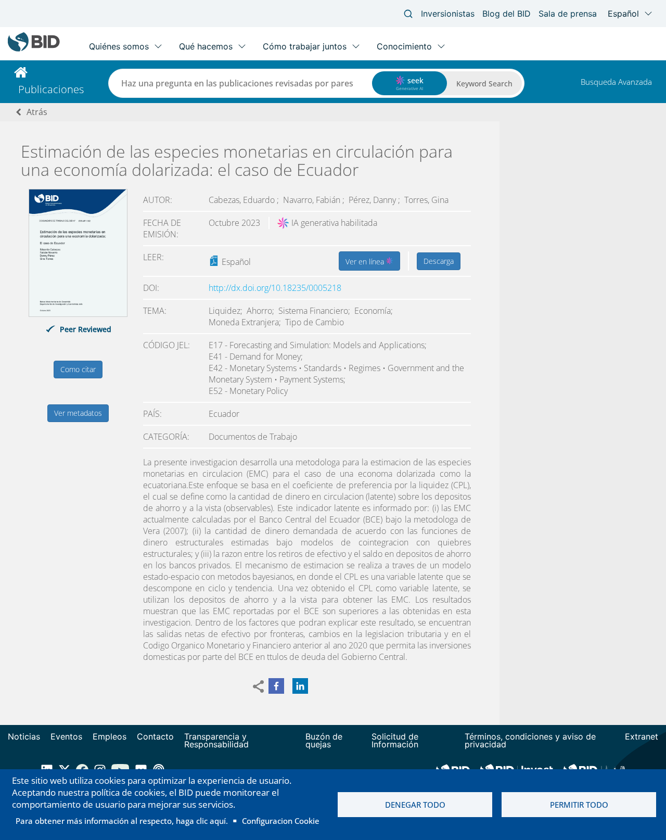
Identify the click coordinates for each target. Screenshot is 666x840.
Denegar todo (415, 804)
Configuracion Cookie (280, 821)
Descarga (439, 261)
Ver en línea (365, 261)
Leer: (153, 257)
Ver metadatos (78, 413)
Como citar (78, 369)
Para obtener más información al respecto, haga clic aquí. (122, 821)
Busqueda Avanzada (616, 82)
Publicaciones (51, 89)
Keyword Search (484, 83)
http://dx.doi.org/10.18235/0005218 (275, 288)
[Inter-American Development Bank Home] (34, 49)
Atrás (37, 112)
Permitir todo (579, 804)
